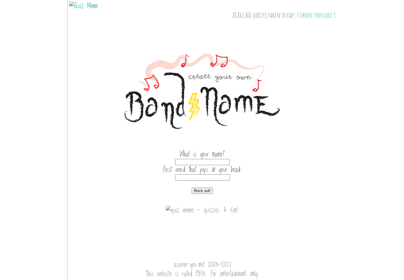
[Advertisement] (202, 140)
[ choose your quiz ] (316, 15)
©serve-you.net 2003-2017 (202, 265)
